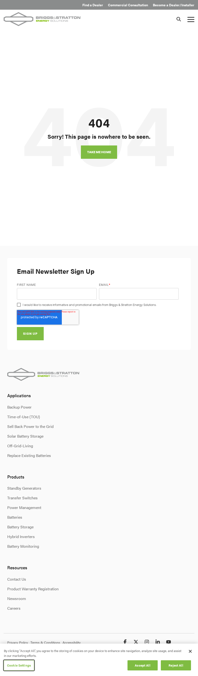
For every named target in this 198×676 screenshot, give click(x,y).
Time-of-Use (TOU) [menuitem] (23, 416)
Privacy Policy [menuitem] (17, 642)
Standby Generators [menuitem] (24, 488)
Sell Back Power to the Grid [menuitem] (30, 426)
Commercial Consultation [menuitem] (128, 4)
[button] (190, 19)
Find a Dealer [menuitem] (92, 4)
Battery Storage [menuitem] (20, 527)
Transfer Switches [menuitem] (22, 498)
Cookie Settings (19, 665)
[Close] (190, 651)
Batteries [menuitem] (14, 517)
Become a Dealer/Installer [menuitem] (173, 4)
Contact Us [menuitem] (16, 579)
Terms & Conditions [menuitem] (45, 642)
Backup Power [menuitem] (19, 407)
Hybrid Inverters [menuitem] (21, 536)
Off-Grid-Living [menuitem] (20, 445)
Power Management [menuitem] (24, 507)
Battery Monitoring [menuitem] (23, 546)
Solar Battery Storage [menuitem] (25, 436)
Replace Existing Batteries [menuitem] (29, 455)
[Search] (179, 19)
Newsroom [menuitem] (16, 598)
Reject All (176, 665)
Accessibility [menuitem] (72, 642)
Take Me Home (99, 152)
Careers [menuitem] (14, 608)
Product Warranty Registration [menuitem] (33, 589)
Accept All (142, 665)
